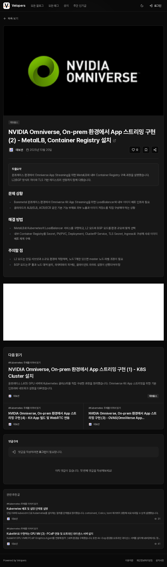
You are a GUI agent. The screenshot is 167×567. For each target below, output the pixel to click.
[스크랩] (146, 149)
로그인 (42, 452)
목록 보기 (13, 18)
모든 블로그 (37, 5)
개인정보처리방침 (144, 560)
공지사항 (160, 560)
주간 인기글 (80, 5)
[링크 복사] (155, 149)
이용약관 (129, 560)
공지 (66, 5)
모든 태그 (53, 5)
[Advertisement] (83, 312)
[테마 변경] (142, 5)
